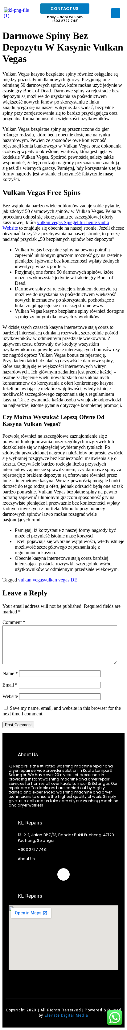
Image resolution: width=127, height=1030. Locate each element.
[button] (115, 13)
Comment (13, 622)
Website (10, 696)
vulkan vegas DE (60, 579)
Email (10, 684)
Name (10, 673)
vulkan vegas (31, 579)
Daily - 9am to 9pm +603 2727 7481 (65, 19)
